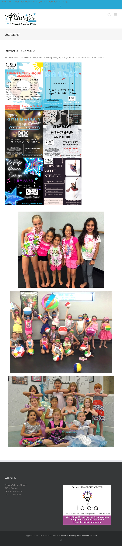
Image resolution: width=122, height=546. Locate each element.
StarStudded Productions (87, 535)
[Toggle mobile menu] (115, 14)
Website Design (67, 535)
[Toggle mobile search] (109, 14)
